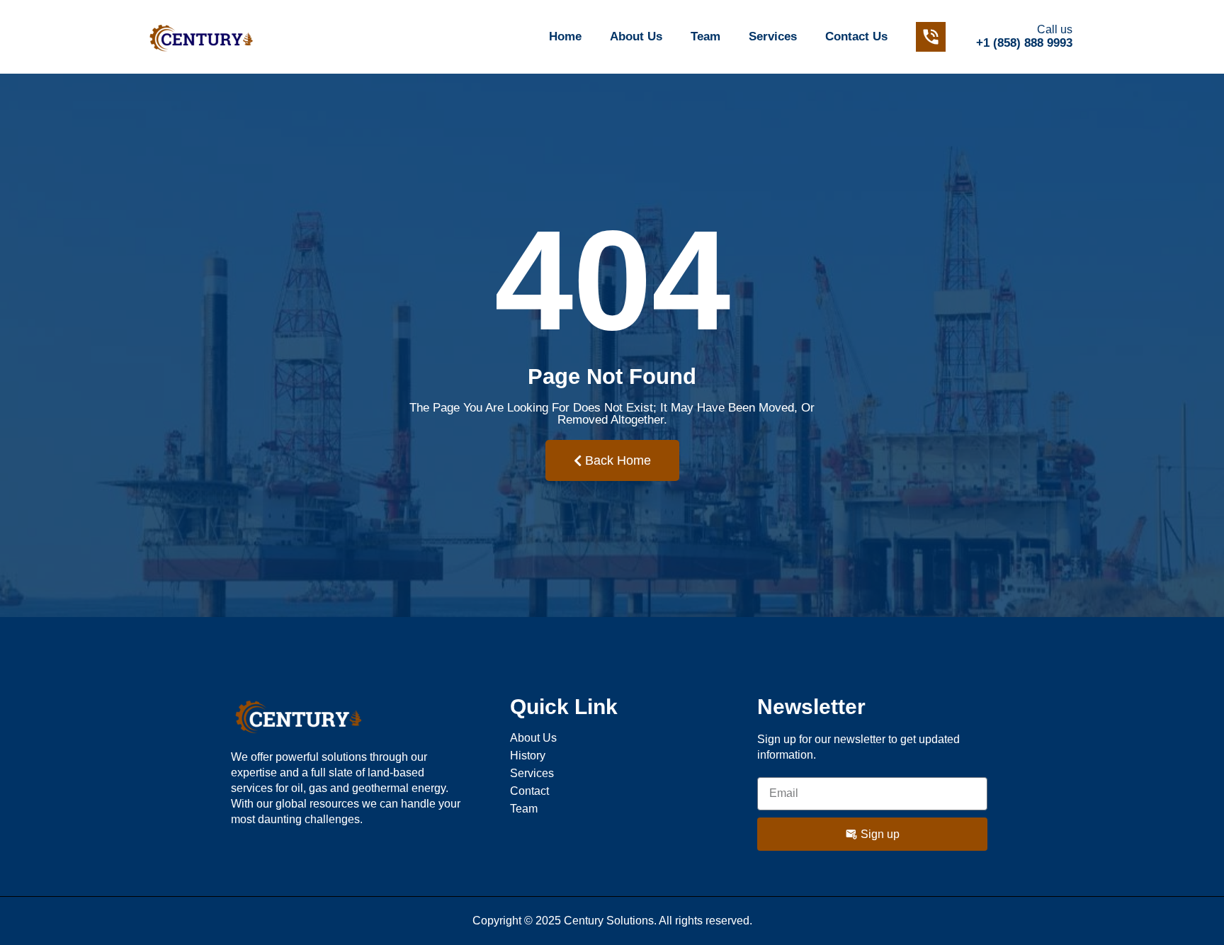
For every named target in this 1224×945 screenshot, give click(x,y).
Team (705, 36)
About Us (636, 36)
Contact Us (856, 36)
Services (773, 36)
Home (565, 36)
